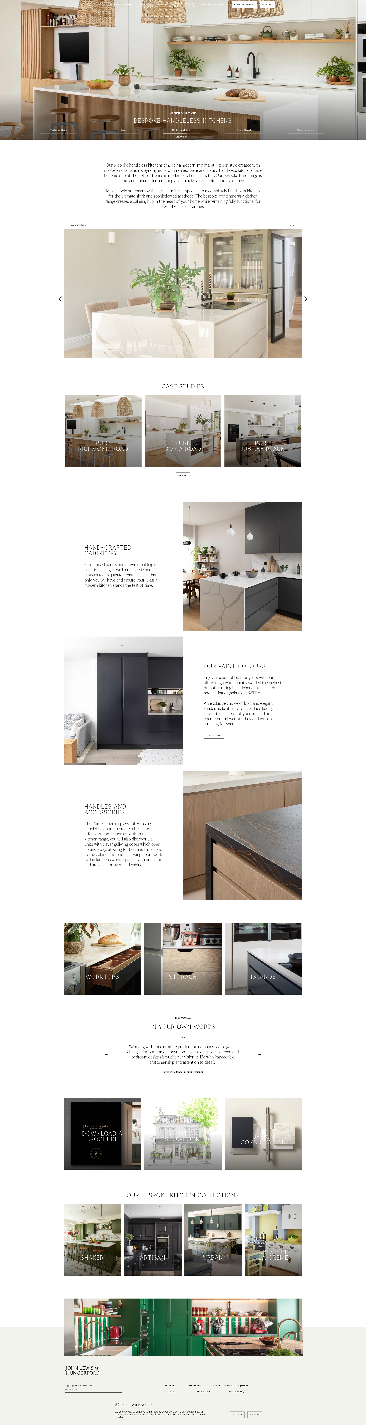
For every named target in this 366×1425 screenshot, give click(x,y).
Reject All (237, 1414)
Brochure (267, 4)
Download (102, 1160)
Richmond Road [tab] (182, 130)
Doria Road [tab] (244, 130)
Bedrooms (127, 4)
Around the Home (144, 4)
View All (183, 476)
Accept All (255, 1414)
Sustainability (236, 1391)
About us (218, 4)
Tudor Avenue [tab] (305, 130)
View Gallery (59, 136)
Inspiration (162, 4)
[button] (76, 299)
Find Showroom (183, 1160)
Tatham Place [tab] (58, 130)
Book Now (263, 1160)
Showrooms (205, 4)
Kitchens (114, 4)
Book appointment (244, 4)
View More (103, 458)
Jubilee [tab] (120, 130)
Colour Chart (214, 735)
